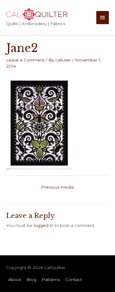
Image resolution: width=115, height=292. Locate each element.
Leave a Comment (25, 59)
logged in (43, 225)
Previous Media (57, 187)
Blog (31, 279)
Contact (73, 279)
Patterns (51, 279)
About (14, 279)
